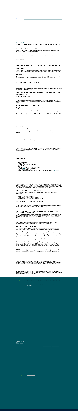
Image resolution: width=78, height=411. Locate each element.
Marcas (27, 35)
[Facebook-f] (17, 343)
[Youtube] (22, 343)
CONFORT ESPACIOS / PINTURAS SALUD (34, 34)
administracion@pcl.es (39, 140)
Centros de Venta (28, 37)
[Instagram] (18, 343)
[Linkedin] (20, 343)
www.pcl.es (26, 121)
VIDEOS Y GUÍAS (52, 284)
